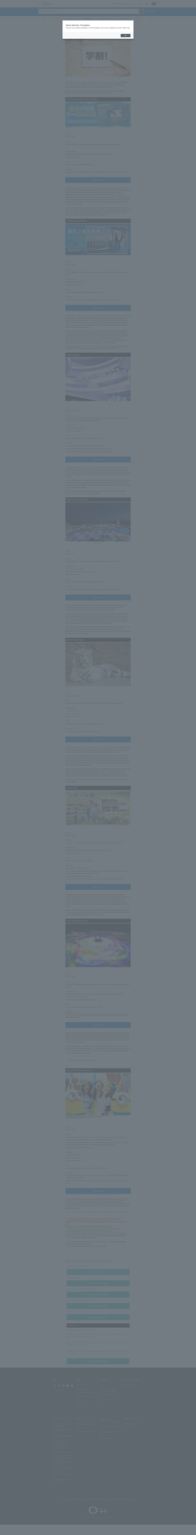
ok (125, 35)
